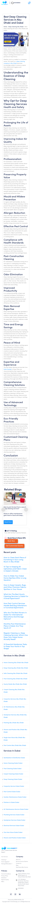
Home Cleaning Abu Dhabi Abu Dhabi (16, 662)
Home (5, 26)
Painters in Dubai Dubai (11, 802)
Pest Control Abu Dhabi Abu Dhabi (15, 745)
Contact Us (18, 863)
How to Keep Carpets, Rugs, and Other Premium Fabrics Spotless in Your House (15, 587)
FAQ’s (2, 881)
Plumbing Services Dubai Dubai (14, 815)
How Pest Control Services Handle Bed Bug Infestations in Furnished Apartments (15, 606)
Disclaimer (4, 877)
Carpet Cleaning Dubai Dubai (13, 774)
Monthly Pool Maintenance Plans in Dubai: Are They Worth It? (15, 626)
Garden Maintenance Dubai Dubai (15, 797)
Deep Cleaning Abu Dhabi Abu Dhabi (16, 668)
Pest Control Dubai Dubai (12, 791)
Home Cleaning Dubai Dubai (13, 763)
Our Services (4, 856)
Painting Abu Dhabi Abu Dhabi (14, 722)
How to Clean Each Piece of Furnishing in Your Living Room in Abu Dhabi (15, 560)
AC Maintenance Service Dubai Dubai (16, 809)
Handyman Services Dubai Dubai (14, 820)
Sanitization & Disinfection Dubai (14, 758)
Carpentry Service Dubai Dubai (14, 786)
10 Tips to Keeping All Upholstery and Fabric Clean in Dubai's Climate (15, 569)
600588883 (21, 888)
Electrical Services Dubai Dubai (14, 825)
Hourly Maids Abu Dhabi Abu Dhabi (15, 684)
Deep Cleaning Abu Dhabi (15, 26)
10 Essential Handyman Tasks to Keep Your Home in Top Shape (15, 647)
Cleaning (3, 859)
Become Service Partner (22, 861)
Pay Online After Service (22, 867)
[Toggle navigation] (29, 3)
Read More (8, 522)
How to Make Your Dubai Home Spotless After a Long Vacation (15, 578)
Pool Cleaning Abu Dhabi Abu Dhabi (15, 679)
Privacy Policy (4, 875)
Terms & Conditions (6, 874)
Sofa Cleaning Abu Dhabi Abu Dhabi (15, 673)
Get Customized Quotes (14, 546)
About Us (18, 859)
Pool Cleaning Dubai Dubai (12, 768)
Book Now (11, 541)
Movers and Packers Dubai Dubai (15, 838)
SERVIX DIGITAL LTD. (19, 899)
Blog (17, 865)
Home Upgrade (5, 861)
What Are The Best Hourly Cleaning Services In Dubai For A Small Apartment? (16, 596)
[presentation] (3, 510)
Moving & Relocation (6, 863)
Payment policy (5, 879)
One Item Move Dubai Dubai (13, 832)
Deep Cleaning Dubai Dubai (13, 779)
